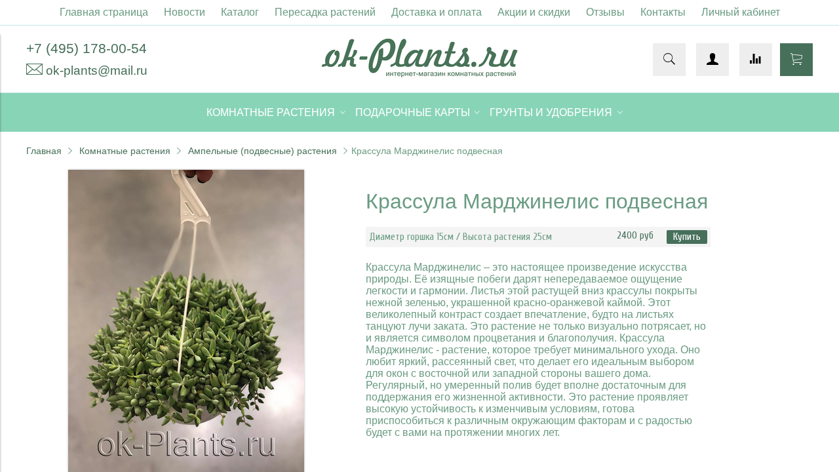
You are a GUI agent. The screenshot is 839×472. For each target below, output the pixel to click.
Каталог (240, 12)
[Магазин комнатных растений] (419, 73)
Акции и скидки (534, 12)
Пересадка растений (325, 12)
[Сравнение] (755, 59)
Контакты (663, 12)
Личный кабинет (740, 12)
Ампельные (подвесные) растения (262, 151)
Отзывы (605, 12)
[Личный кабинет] (712, 59)
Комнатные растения (124, 151)
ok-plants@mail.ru (96, 70)
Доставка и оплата (436, 12)
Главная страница (104, 12)
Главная (44, 151)
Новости (184, 12)
